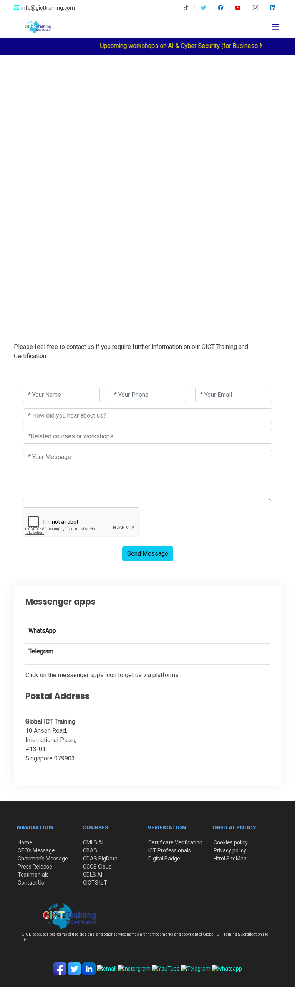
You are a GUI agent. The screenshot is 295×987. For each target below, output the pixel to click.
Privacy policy (230, 850)
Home (25, 842)
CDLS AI (92, 875)
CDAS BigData (100, 858)
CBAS (90, 850)
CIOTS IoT (95, 883)
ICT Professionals (169, 850)
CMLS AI (93, 842)
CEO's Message (36, 850)
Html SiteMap (230, 858)
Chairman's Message (43, 858)
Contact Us (31, 883)
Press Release (35, 867)
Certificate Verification (175, 842)
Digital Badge (164, 858)
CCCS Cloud (97, 867)
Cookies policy (231, 842)
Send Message (147, 553)
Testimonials (33, 875)
